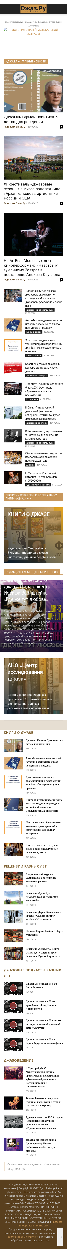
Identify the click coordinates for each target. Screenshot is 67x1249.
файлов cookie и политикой (22, 1236)
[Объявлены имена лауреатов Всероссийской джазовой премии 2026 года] (13, 457)
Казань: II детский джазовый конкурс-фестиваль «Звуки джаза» (42, 367)
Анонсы (30, 465)
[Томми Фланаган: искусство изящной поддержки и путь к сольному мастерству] (13, 1103)
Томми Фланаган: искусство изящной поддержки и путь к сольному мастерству (43, 1102)
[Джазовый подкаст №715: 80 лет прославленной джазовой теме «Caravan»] (13, 1025)
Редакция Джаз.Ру (14, 126)
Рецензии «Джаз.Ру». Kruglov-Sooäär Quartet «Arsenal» (42, 897)
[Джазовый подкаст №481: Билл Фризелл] (13, 988)
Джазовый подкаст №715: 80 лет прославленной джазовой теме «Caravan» (43, 1024)
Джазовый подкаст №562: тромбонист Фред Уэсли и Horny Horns (41, 1005)
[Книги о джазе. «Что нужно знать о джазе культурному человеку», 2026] (13, 849)
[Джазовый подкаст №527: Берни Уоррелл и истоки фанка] (13, 1044)
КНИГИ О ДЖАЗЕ (18, 732)
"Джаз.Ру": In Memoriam (38, 484)
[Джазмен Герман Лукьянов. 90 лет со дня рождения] (33, 90)
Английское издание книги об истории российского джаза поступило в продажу (43, 324)
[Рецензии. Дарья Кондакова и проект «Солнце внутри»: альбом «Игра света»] (13, 916)
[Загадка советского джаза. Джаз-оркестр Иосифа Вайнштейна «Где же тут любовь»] (13, 1144)
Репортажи (32, 399)
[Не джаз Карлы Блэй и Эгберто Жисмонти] (13, 935)
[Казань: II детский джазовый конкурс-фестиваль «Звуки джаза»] (13, 368)
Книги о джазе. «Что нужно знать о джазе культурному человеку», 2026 (42, 848)
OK (60, 1237)
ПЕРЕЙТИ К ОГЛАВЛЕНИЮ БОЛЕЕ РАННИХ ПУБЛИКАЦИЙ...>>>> (31, 497)
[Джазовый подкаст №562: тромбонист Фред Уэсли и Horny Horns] (13, 1006)
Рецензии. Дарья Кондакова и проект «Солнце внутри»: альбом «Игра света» (43, 916)
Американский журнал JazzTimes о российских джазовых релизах (41, 878)
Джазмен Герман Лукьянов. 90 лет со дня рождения (32, 119)
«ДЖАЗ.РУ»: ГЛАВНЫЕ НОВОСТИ (26, 61)
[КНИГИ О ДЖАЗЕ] (33, 535)
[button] (6, 9)
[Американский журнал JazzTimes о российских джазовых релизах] (13, 878)
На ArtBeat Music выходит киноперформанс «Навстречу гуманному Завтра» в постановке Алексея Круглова (32, 267)
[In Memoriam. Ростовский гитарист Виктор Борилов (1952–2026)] (13, 477)
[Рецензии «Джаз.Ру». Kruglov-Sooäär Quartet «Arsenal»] (13, 897)
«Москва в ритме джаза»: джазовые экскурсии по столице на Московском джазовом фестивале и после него (43, 298)
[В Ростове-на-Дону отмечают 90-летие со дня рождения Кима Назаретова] (13, 435)
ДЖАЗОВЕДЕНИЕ (19, 1060)
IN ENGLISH (42, 1225)
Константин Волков (15, 605)
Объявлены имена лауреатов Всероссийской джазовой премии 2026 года (43, 457)
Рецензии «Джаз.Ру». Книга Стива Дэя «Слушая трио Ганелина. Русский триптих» (43, 952)
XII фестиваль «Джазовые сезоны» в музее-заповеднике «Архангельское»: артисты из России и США (32, 191)
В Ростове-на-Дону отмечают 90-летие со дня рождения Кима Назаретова (43, 435)
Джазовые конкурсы (36, 375)
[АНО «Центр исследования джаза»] (33, 686)
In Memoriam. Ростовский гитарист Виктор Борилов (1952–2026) (41, 477)
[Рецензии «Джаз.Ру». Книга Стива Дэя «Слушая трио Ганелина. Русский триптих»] (13, 953)
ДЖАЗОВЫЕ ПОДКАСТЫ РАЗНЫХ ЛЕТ (32, 973)
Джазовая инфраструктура (39, 310)
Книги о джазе (33, 332)
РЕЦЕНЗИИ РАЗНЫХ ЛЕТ (25, 866)
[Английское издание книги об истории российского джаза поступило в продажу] (13, 325)
